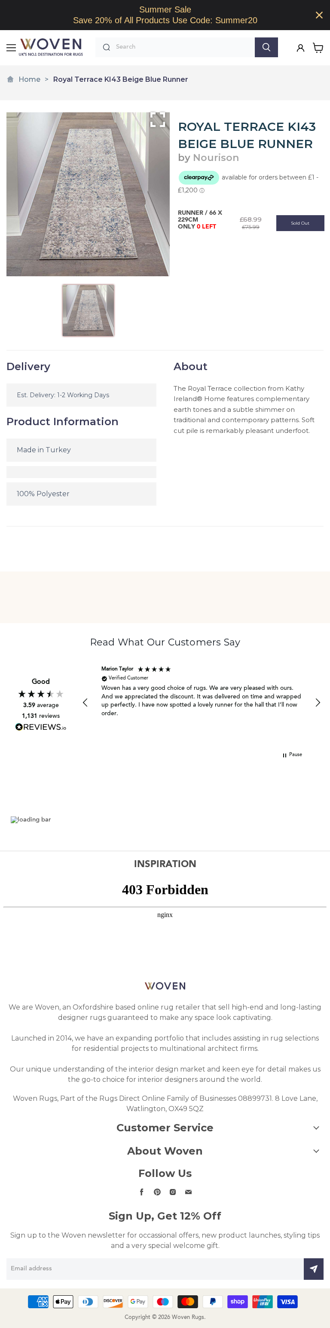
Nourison (216, 158)
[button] (85, 702)
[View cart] (318, 48)
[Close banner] (319, 15)
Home (29, 79)
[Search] (266, 47)
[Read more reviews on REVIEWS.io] (41, 727)
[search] (183, 47)
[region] (165, 15)
